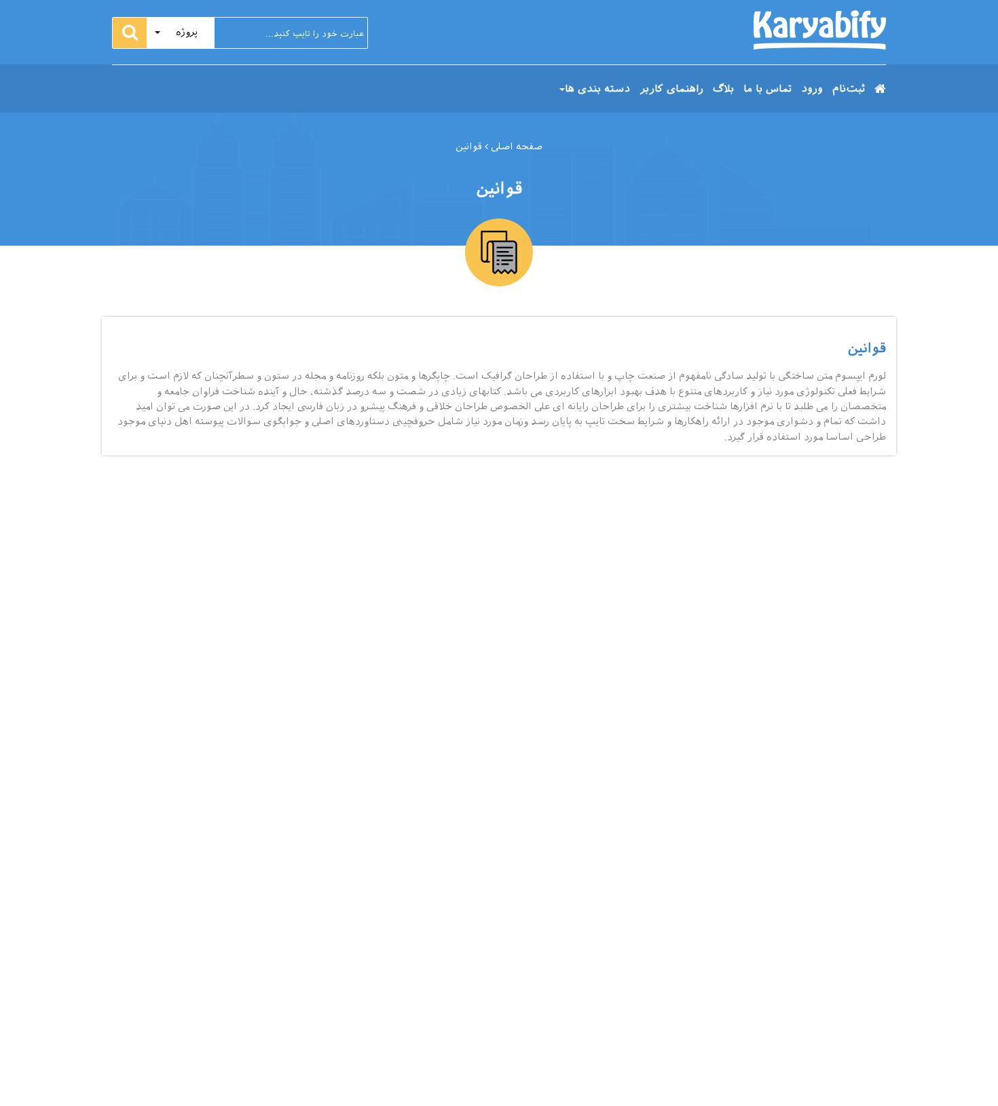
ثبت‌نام (848, 89)
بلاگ (723, 89)
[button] (181, 33)
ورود (812, 89)
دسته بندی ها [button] (597, 89)
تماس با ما (767, 89)
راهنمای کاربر (671, 89)
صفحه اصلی (515, 147)
